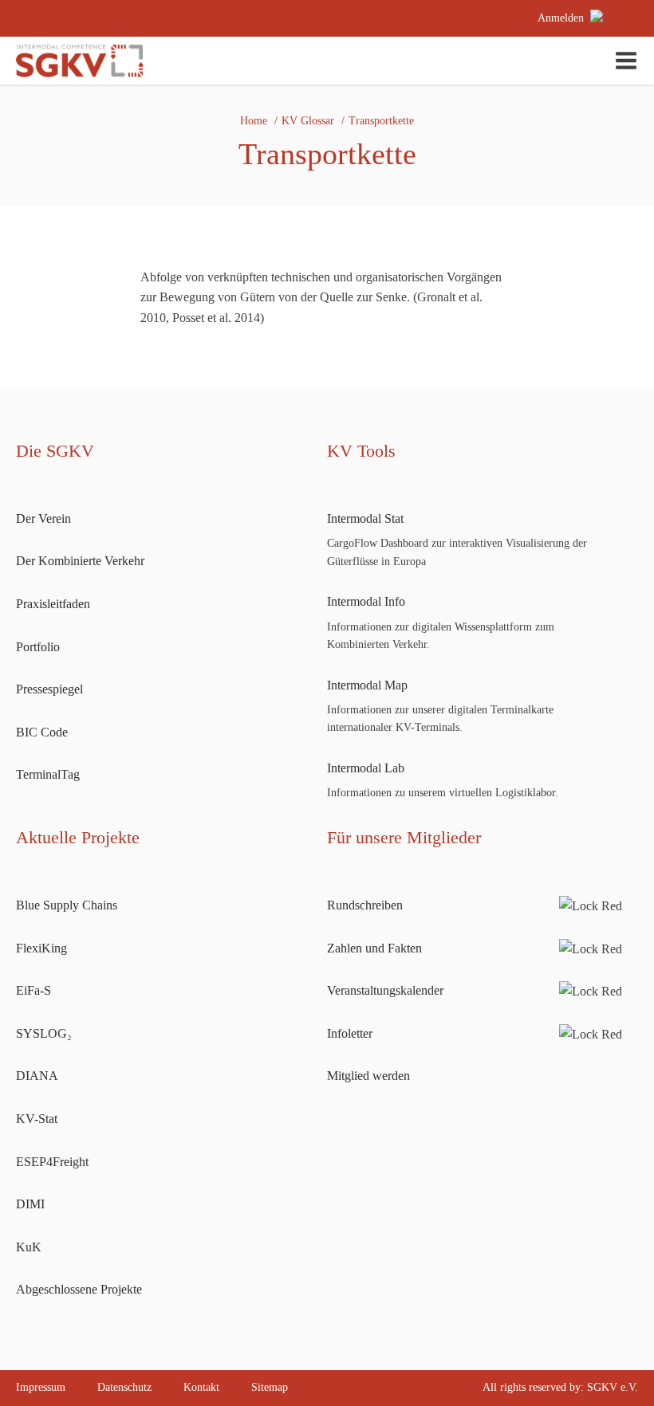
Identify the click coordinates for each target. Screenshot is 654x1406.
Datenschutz (124, 1387)
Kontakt (201, 1387)
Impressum (40, 1387)
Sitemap (269, 1387)
